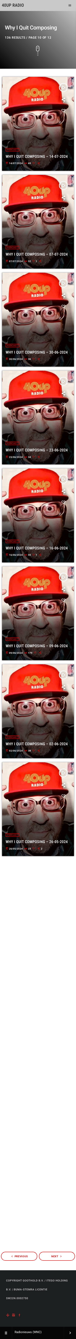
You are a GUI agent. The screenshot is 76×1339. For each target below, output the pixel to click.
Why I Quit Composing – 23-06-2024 (37, 450)
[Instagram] (13, 1315)
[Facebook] (19, 1315)
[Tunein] (8, 1315)
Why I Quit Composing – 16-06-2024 (37, 548)
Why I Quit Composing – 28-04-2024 (37, 1233)
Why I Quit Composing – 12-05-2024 (37, 1037)
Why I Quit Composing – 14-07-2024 (37, 156)
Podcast (12, 149)
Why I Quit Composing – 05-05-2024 (37, 1135)
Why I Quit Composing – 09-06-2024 (37, 646)
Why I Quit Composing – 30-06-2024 (37, 352)
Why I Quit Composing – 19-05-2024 (37, 939)
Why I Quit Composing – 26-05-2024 (37, 841)
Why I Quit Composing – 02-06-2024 (37, 744)
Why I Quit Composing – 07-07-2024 (37, 254)
